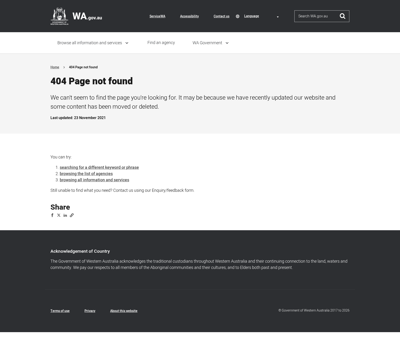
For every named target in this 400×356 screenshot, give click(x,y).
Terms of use (60, 311)
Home (54, 67)
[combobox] (262, 16)
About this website (124, 311)
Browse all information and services (89, 43)
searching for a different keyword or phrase (99, 167)
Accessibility (189, 16)
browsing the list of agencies (86, 174)
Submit (342, 16)
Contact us (221, 16)
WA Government (207, 43)
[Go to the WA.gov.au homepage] (76, 16)
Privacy (89, 311)
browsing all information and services (94, 180)
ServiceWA (157, 16)
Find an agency (161, 43)
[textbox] (262, 16)
